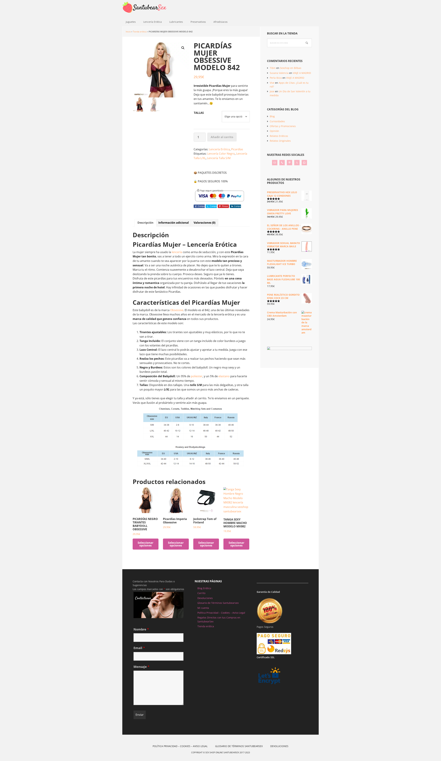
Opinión (274, 131)
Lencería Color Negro (221, 153)
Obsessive (176, 310)
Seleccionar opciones (145, 544)
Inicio (128, 31)
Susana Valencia (279, 73)
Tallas (199, 113)
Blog (272, 116)
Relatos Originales (280, 140)
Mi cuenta (203, 607)
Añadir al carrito (222, 137)
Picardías (237, 149)
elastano (224, 376)
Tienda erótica (140, 31)
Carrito (201, 593)
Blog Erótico (204, 588)
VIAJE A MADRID (302, 73)
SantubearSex (144, 8)
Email (139, 648)
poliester (196, 376)
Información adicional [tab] (173, 223)
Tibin (273, 68)
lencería (177, 252)
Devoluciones (205, 598)
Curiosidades (277, 121)
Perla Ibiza (276, 77)
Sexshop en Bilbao (290, 68)
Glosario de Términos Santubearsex (218, 602)
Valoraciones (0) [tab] (204, 223)
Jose (272, 91)
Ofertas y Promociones (283, 126)
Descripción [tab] (145, 223)
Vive (272, 82)
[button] (183, 48)
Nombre (141, 629)
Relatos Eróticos (279, 136)
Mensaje (141, 667)
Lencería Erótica (219, 149)
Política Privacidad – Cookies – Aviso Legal (221, 612)
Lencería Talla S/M (218, 158)
